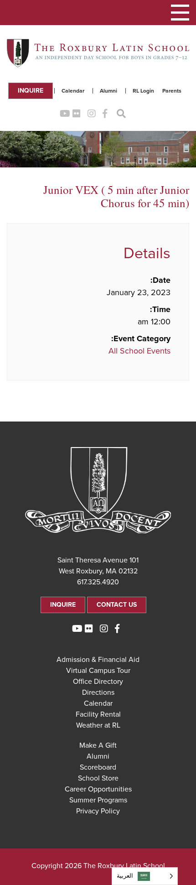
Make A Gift (98, 745)
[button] (180, 13)
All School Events (139, 351)
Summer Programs (98, 800)
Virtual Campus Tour (98, 670)
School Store (98, 778)
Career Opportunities (98, 789)
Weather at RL (98, 725)
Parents (171, 91)
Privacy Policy (98, 811)
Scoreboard (98, 767)
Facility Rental (98, 714)
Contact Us (117, 605)
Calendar (73, 91)
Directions (98, 692)
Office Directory (98, 681)
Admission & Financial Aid (98, 659)
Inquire (30, 90)
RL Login (143, 91)
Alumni (108, 91)
